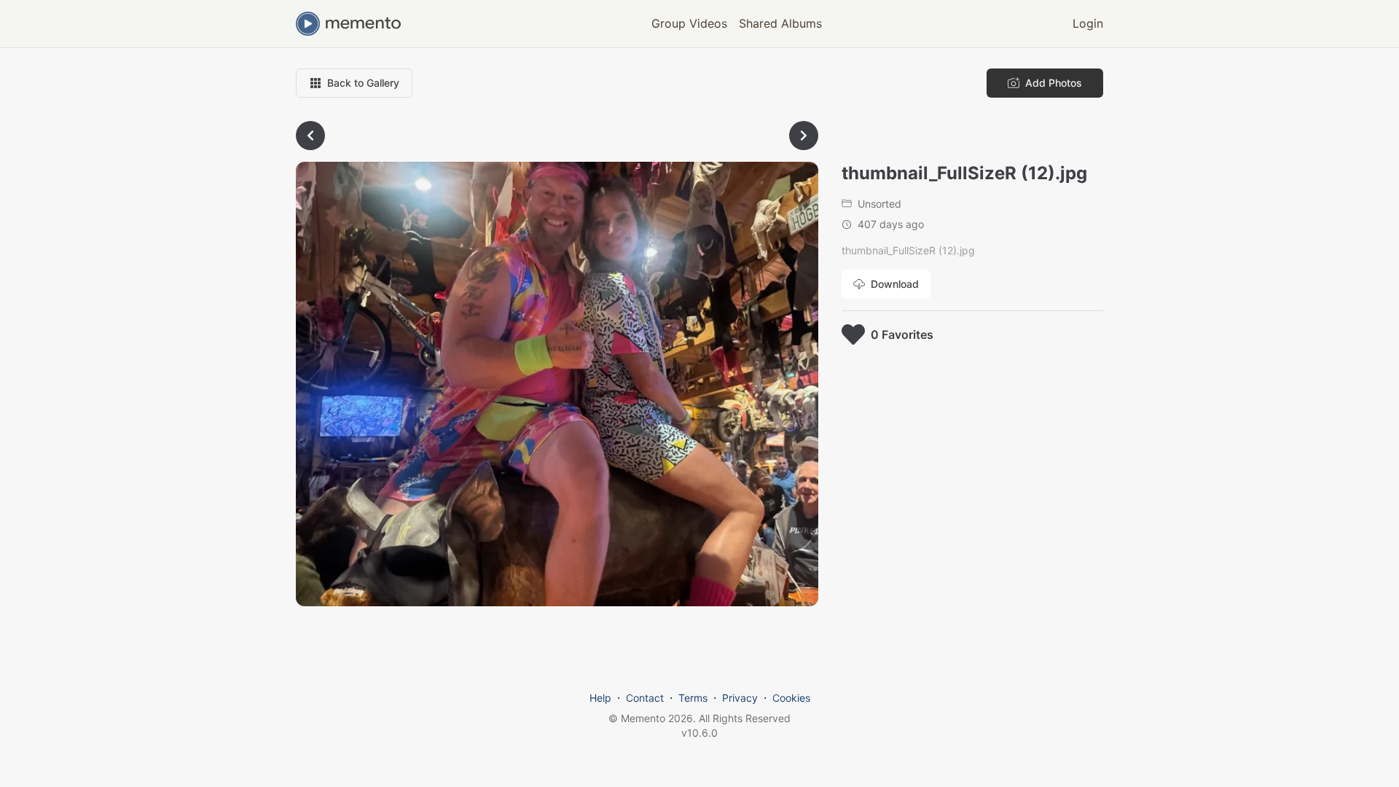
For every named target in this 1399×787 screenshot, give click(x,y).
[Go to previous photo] (310, 135)
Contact (645, 698)
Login (1088, 23)
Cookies (791, 698)
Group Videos (689, 23)
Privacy (740, 698)
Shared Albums (780, 23)
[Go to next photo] (803, 135)
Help (600, 698)
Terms (693, 698)
